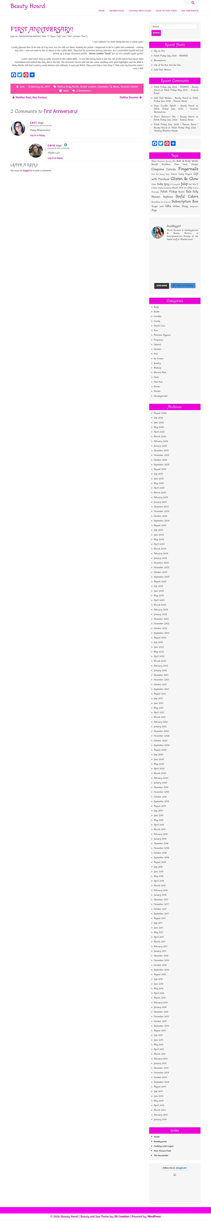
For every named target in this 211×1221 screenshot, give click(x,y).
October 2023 (160, 572)
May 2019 (158, 820)
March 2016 (160, 997)
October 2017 (160, 909)
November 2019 (161, 792)
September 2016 (161, 969)
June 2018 (158, 871)
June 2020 (159, 759)
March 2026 (160, 436)
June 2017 (158, 927)
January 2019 (160, 839)
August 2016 (160, 974)
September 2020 (162, 745)
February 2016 (161, 1002)
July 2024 (158, 530)
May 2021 (158, 708)
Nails (66, 90)
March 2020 (160, 773)
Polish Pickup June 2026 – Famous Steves (173, 119)
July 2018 (158, 866)
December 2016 (161, 955)
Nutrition (158, 382)
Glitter (154, 184)
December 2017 (161, 899)
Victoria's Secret (129, 86)
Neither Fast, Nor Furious (31, 97)
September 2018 (161, 857)
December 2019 (161, 787)
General (157, 344)
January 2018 (160, 895)
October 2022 (160, 628)
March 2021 (160, 717)
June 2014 (158, 1096)
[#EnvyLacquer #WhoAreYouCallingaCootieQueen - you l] (193, 248)
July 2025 (158, 474)
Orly (190, 187)
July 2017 (158, 923)
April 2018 (159, 881)
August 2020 (160, 750)
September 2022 (161, 633)
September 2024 (161, 520)
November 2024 (161, 511)
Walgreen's (194, 207)
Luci (33, 122)
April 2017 (159, 937)
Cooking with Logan (140, 10)
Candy (157, 321)
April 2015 (159, 1049)
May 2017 (158, 932)
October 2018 (160, 853)
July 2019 (158, 810)
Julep (184, 184)
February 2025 (161, 497)
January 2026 (160, 446)
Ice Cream (158, 358)
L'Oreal (154, 188)
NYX (181, 187)
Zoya (154, 210)
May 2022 (159, 651)
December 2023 (161, 562)
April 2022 (159, 656)
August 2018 (160, 862)
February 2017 (160, 946)
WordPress (154, 1216)
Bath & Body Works (68, 86)
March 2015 (159, 1054)
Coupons (158, 169)
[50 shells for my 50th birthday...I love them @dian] (169, 262)
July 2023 (158, 586)
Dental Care (159, 325)
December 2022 (161, 619)
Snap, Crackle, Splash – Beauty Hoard (174, 105)
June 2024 (159, 534)
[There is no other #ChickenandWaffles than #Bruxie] (169, 270)
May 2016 (158, 988)
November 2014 (161, 1072)
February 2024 (161, 553)
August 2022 (160, 637)
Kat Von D (193, 184)
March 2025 (160, 492)
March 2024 (160, 548)
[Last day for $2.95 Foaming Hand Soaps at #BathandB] (169, 255)
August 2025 (160, 469)
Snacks (157, 391)
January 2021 (160, 726)
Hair (156, 353)
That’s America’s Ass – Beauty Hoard (174, 116)
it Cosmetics (175, 184)
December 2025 (161, 450)
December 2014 (161, 1068)
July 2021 (158, 698)
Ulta (168, 206)
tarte (162, 206)
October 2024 (160, 516)
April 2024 (159, 544)
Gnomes (157, 349)
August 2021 (160, 693)
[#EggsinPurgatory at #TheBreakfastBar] (193, 262)
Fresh (167, 174)
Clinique (194, 164)
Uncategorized (160, 396)
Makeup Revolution (164, 188)
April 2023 (159, 600)
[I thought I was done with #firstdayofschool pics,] (181, 248)
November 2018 (161, 848)
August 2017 (160, 918)
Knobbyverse (116, 10)
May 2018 (158, 876)
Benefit (155, 164)
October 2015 (160, 1021)
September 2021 (161, 689)
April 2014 (159, 1105)
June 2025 (159, 478)
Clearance (102, 86)
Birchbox (166, 164)
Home (102, 10)
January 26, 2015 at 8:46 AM (41, 125)
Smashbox (156, 202)
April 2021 (159, 712)
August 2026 (160, 413)
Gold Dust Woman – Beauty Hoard (171, 98)
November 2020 (161, 736)
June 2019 (158, 815)
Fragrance (158, 339)
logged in (27, 170)
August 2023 (160, 581)
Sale (188, 191)
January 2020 (160, 782)
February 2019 (161, 834)
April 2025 (159, 488)
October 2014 (160, 1077)
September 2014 (161, 1082)
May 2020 (159, 764)
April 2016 (159, 993)
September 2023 (161, 577)
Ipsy (166, 184)
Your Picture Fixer (166, 10)
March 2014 (160, 1110)
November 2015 (161, 1016)
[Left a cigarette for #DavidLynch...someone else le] (181, 277)
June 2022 (159, 647)
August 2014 (160, 1086)
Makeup (157, 367)
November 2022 (161, 623)
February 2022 (161, 665)
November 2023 (161, 567)
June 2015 (158, 1040)
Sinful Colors (187, 196)
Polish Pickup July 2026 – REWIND (171, 55)
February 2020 (161, 778)
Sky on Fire (159, 51)
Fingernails (188, 169)
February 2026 (161, 441)
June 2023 (159, 591)
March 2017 (159, 941)
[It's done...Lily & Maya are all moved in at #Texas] (181, 255)
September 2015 (161, 1026)
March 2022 (160, 661)
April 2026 (159, 432)
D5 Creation (121, 1216)
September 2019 (161, 801)
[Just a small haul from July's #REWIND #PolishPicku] (157, 262)
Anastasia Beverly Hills (166, 161)
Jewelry (157, 363)
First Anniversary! (60, 111)
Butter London (88, 86)
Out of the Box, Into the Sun (167, 65)
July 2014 (158, 1091)
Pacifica (195, 188)
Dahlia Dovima (129, 97)
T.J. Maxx (114, 86)
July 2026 (158, 417)
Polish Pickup (168, 191)
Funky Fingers (185, 174)
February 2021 (161, 722)
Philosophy (155, 192)
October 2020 (160, 740)
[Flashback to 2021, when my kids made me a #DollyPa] (157, 248)
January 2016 (160, 1007)
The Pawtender (189, 10)
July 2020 (158, 754)
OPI (185, 188)
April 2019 (159, 824)
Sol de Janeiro (166, 202)
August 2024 (160, 525)
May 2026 (159, 427)
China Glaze (180, 164)
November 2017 (161, 904)
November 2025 (161, 455)
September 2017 (161, 913)
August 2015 (160, 1030)
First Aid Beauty (158, 174)
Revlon (181, 192)
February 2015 (160, 1058)
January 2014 (160, 1119)
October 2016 (160, 965)
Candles (157, 316)
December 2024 (161, 506)
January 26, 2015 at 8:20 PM (59, 148)
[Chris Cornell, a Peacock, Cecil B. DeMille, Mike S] (193, 270)
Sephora (168, 197)
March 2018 (160, 885)
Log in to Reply (37, 135)
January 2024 (160, 558)
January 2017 (160, 951)
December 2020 (161, 731)
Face (156, 330)
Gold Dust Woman (162, 69)
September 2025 (161, 464)
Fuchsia (174, 174)
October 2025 (160, 460)
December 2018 (161, 843)
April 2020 (159, 768)
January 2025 (160, 502)
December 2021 (161, 675)
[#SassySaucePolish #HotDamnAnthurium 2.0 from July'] (169, 248)
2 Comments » (84, 90)
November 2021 (161, 679)
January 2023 (160, 614)
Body (156, 307)
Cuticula (171, 169)
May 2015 (158, 1044)
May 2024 (159, 539)
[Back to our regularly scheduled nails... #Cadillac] (193, 255)
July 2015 (158, 1035)
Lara (22, 86)
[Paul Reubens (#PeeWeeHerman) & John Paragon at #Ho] (157, 277)
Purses (157, 386)
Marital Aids (160, 372)
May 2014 (158, 1100)
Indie (160, 184)
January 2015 (160, 1063)
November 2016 (161, 960)
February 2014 (161, 1115)
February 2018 (161, 890)
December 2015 (161, 1012)
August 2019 (160, 806)
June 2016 (158, 984)
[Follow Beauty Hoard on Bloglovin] (174, 1169)
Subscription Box (185, 201)
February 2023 (161, 609)
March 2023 (160, 605)
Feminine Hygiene (162, 335)
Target (155, 206)
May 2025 (159, 483)
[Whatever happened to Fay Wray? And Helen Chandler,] (181, 270)
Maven (175, 188)
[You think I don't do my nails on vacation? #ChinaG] (181, 262)
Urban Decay (180, 206)
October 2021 (160, 684)
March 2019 (160, 829)
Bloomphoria (160, 60)
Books (156, 311)
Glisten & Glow (184, 178)
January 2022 (160, 670)
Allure (154, 161)
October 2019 (160, 796)
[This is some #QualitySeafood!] (157, 270)
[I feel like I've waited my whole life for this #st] (193, 277)
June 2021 (158, 703)
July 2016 (158, 979)
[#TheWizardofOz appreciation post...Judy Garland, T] (169, 277)
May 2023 (159, 595)
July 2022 (158, 642)
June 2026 (159, 422)
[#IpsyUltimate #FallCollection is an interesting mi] (157, 255)
